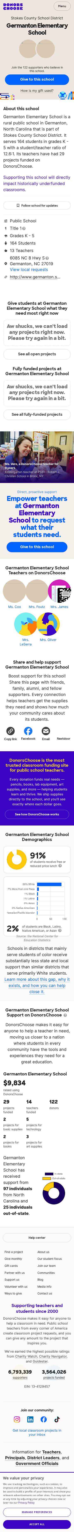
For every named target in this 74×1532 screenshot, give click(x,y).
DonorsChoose (13, 6)
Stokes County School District (37, 18)
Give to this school (37, 79)
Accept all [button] (37, 1524)
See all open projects (37, 354)
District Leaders (43, 1457)
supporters (20, 1374)
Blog (40, 1279)
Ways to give (13, 1293)
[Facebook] (44, 1419)
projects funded (54, 1374)
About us (43, 1252)
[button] (10, 733)
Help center (37, 1238)
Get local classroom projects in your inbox (37, 1432)
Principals (15, 1457)
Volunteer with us (16, 1286)
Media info (44, 1286)
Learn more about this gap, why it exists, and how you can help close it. (37, 985)
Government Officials (37, 1463)
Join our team (46, 1265)
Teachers (51, 1452)
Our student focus (49, 1258)
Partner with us (15, 1272)
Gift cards (11, 1265)
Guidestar (40, 1361)
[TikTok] (57, 1419)
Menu (62, 6)
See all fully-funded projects (37, 414)
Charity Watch (26, 1356)
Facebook (28, 739)
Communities (46, 1272)
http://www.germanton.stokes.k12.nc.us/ (35, 276)
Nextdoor (63, 739)
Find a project (14, 1252)
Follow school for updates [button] (39, 205)
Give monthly (13, 1258)
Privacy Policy (26, 1502)
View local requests (29, 269)
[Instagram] (17, 1419)
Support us (12, 1279)
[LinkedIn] (30, 1419)
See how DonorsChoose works (37, 814)
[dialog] (37, 1502)
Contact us (44, 1293)
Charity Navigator (53, 1356)
